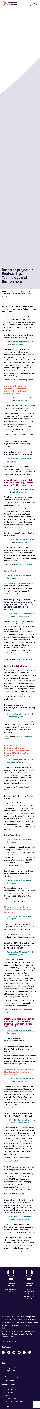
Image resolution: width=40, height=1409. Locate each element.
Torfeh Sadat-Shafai (24, 659)
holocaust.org (24, 444)
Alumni (6, 1395)
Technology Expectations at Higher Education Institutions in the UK (19, 1049)
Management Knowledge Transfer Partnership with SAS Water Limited (18, 909)
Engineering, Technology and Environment (18, 293)
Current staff (9, 1392)
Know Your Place (12, 835)
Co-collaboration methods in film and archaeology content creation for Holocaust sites (18, 482)
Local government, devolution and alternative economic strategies (19, 873)
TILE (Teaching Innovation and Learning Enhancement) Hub (19, 1168)
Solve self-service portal (13, 1401)
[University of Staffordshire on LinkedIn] (25, 1352)
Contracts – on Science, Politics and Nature (19, 534)
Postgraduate (9, 1371)
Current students (10, 1389)
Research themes (24, 291)
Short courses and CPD (13, 1374)
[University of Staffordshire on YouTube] (20, 1352)
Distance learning (11, 1377)
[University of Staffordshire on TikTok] (30, 1352)
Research (12, 291)
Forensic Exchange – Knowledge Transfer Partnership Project (20, 707)
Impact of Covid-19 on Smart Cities (18, 797)
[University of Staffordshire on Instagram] (14, 1352)
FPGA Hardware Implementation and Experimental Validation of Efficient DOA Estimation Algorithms (17, 750)
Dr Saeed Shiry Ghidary (25, 379)
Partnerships (9, 1380)
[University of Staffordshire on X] (9, 1352)
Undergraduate (10, 1368)
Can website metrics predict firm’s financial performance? (18, 453)
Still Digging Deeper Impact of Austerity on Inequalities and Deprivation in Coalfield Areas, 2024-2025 (19, 1022)
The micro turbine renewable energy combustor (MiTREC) (18, 1114)
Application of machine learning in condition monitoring (19, 336)
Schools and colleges (12, 1398)
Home (4, 291)
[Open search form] (35, 3)
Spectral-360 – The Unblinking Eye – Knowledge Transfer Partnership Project (19, 945)
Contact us (6, 1347)
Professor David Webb (24, 564)
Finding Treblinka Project (16, 666)
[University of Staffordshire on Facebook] (4, 1352)
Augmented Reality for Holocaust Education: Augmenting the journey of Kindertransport (17, 390)
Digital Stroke (11, 571)
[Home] (10, 3)
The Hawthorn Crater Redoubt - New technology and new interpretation (19, 1072)
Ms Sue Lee (20, 1193)
